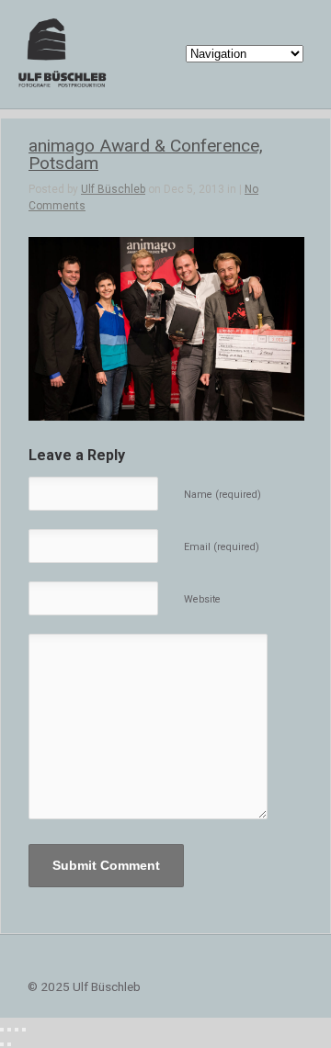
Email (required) (221, 547)
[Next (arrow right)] (9, 1044)
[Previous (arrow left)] (2, 1044)
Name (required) (222, 495)
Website (202, 599)
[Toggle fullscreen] (16, 1029)
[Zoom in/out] (24, 1029)
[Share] (9, 1029)
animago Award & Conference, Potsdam (146, 154)
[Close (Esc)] (2, 1029)
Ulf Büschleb (113, 189)
